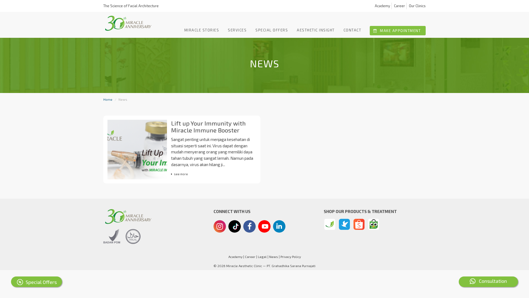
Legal (262, 257)
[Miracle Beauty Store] (329, 224)
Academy (382, 6)
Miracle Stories (201, 30)
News (273, 257)
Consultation (491, 281)
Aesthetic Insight (316, 30)
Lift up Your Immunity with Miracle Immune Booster (208, 126)
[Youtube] (264, 228)
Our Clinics (417, 6)
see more (181, 174)
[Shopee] (359, 224)
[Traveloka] (344, 224)
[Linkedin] (279, 226)
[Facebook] (249, 227)
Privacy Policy (290, 257)
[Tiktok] (235, 228)
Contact (352, 30)
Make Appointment (400, 30)
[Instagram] (220, 227)
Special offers (271, 30)
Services (237, 30)
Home (107, 99)
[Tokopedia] (373, 224)
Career (399, 6)
